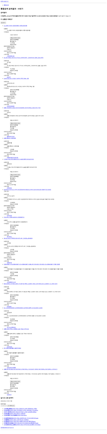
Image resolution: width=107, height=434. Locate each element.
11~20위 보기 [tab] (11, 405)
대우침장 (9, 215)
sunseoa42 (9, 346)
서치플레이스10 (11, 282)
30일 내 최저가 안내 (15, 37)
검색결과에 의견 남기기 (7, 427)
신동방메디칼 (10, 56)
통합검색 (6, 5)
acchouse (9, 306)
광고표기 (3, 22)
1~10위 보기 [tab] (4, 405)
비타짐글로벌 (10, 106)
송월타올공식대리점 (12, 157)
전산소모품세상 (11, 327)
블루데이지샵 (10, 136)
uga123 (9, 77)
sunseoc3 (9, 394)
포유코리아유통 (11, 367)
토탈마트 (9, 262)
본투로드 (9, 188)
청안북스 (9, 236)
